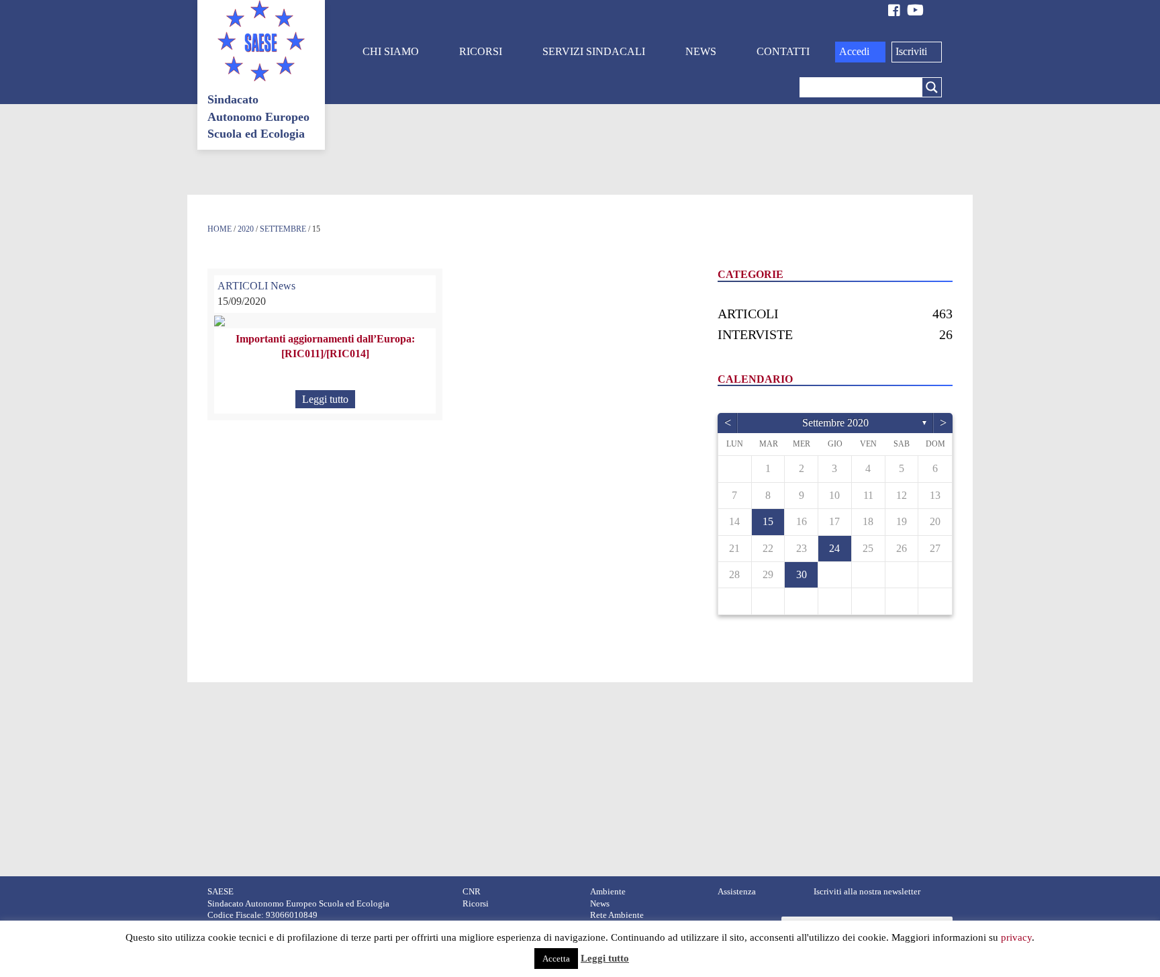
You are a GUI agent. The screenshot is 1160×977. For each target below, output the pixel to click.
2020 (246, 229)
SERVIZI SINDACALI (593, 51)
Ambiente (608, 891)
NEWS (700, 51)
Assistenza (737, 891)
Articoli (748, 313)
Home (219, 229)
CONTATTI (783, 51)
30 (801, 574)
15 (768, 521)
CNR (472, 891)
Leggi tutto (325, 399)
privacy (1016, 937)
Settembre (283, 229)
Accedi (854, 51)
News (283, 285)
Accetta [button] (556, 958)
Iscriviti (911, 51)
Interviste (755, 334)
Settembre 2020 (835, 422)
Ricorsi (476, 904)
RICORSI (480, 51)
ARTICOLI (243, 285)
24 (834, 548)
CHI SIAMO (390, 51)
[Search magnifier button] (931, 87)
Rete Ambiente (617, 915)
